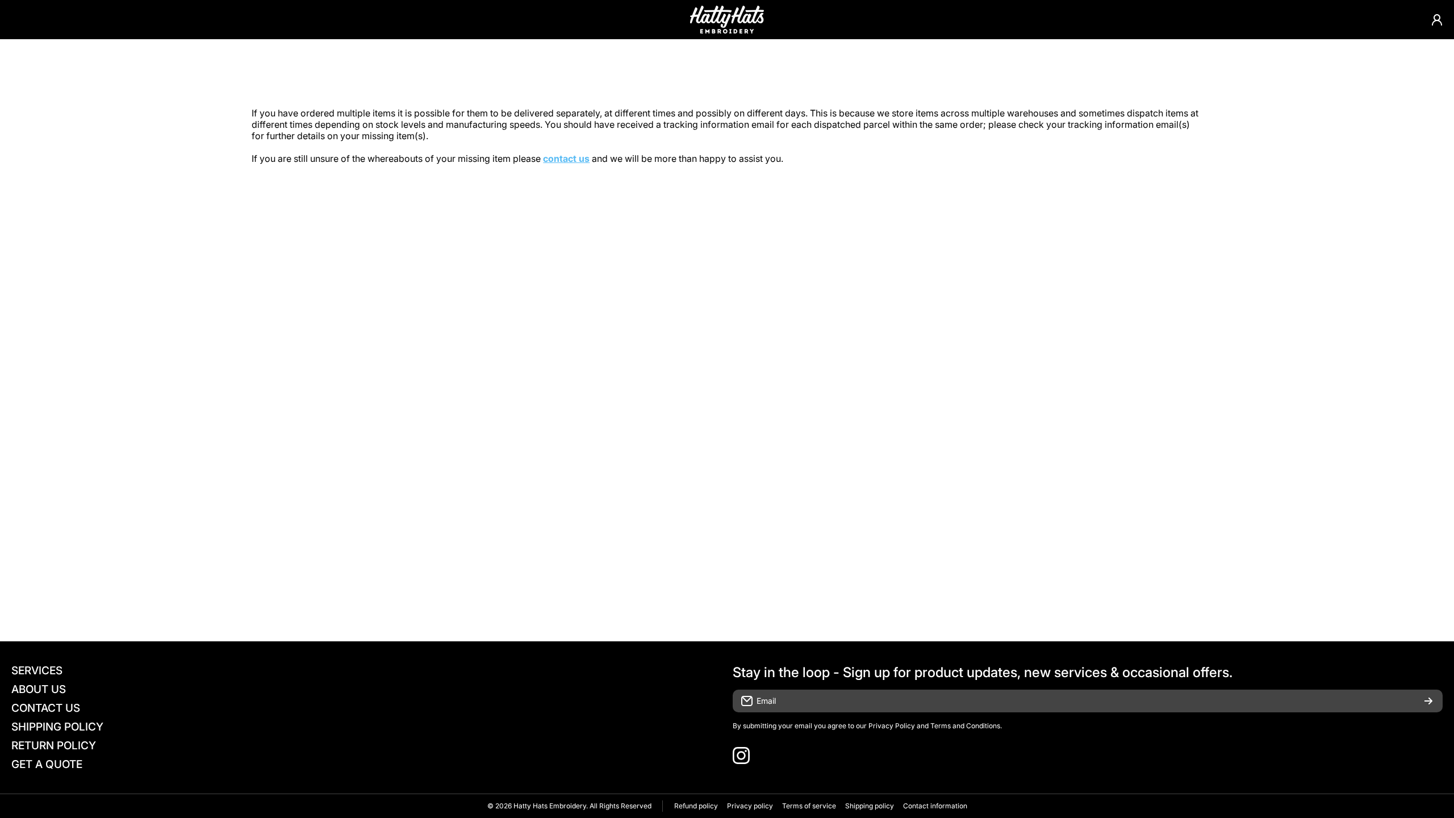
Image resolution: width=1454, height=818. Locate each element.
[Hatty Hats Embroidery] (727, 20)
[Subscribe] (1428, 701)
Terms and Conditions (965, 725)
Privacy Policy (891, 725)
